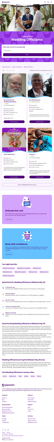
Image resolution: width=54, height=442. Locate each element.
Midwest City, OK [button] (28, 36)
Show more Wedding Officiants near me (27, 184)
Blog (3, 399)
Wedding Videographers (8, 275)
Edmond (33, 376)
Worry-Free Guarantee (13, 248)
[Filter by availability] (12, 70)
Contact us (31, 409)
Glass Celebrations (9, 154)
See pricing (9, 219)
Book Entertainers (6, 66)
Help (29, 407)
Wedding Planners (33, 271)
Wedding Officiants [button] (27, 39)
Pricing (4, 420)
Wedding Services (44, 271)
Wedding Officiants (28, 66)
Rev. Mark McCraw (34, 100)
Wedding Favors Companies (23, 268)
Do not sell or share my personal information (12, 435)
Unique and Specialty (17, 66)
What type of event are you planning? (14, 47)
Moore (20, 376)
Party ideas (31, 399)
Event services (31, 418)
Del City (5, 376)
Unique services (32, 420)
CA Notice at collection (7, 434)
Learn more (9, 254)
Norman (39, 376)
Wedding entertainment (8, 413)
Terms (3, 432)
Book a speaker (6, 409)
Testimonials (5, 422)
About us (4, 398)
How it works (31, 398)
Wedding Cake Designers (9, 268)
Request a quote (32, 401)
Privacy (8, 432)
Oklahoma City (12, 376)
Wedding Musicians (7, 271)
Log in (29, 411)
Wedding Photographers (20, 271)
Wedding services (32, 422)
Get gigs (4, 418)
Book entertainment (7, 407)
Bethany (26, 376)
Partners (4, 401)
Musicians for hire (7, 411)
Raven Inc (32, 154)
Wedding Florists (37, 268)
